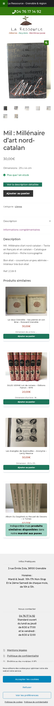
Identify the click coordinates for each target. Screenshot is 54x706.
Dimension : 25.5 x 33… (26, 457)
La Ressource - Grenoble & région (27, 3)
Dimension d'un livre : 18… (26, 391)
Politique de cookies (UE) (22, 661)
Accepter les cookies (27, 679)
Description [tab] (10, 221)
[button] (46, 42)
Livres (18, 206)
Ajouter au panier (18, 193)
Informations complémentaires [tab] (21, 229)
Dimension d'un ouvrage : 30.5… (26, 522)
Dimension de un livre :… (26, 326)
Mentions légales (17, 650)
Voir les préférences (27, 695)
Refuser (27, 687)
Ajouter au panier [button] (26, 336)
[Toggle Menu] (4, 3)
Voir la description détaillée (22, 184)
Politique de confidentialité (36, 702)
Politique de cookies (14, 702)
